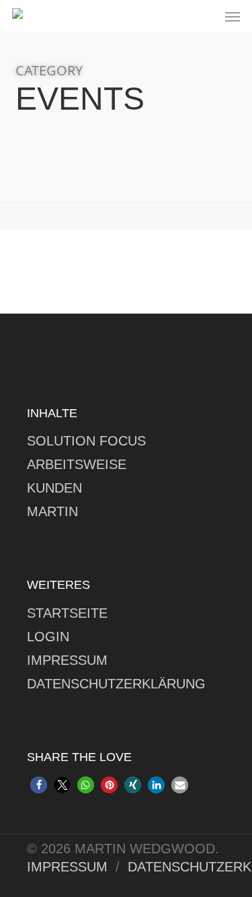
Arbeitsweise (76, 464)
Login (48, 636)
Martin (52, 511)
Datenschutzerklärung (116, 683)
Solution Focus (86, 440)
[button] (232, 16)
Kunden (54, 487)
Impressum (67, 660)
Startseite (67, 613)
